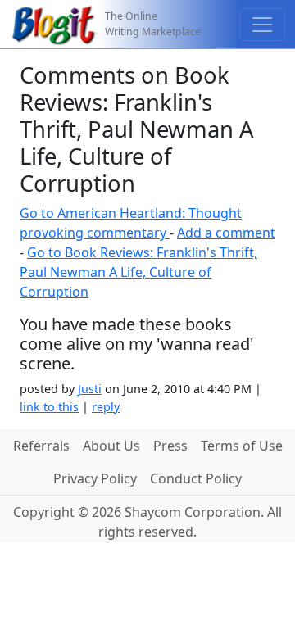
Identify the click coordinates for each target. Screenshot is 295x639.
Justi (90, 389)
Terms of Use (242, 446)
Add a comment (226, 233)
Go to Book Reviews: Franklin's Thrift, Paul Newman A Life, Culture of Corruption (138, 272)
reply (106, 407)
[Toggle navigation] (262, 24)
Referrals (41, 446)
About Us (111, 446)
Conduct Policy (196, 478)
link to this (49, 407)
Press (170, 446)
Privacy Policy (95, 478)
